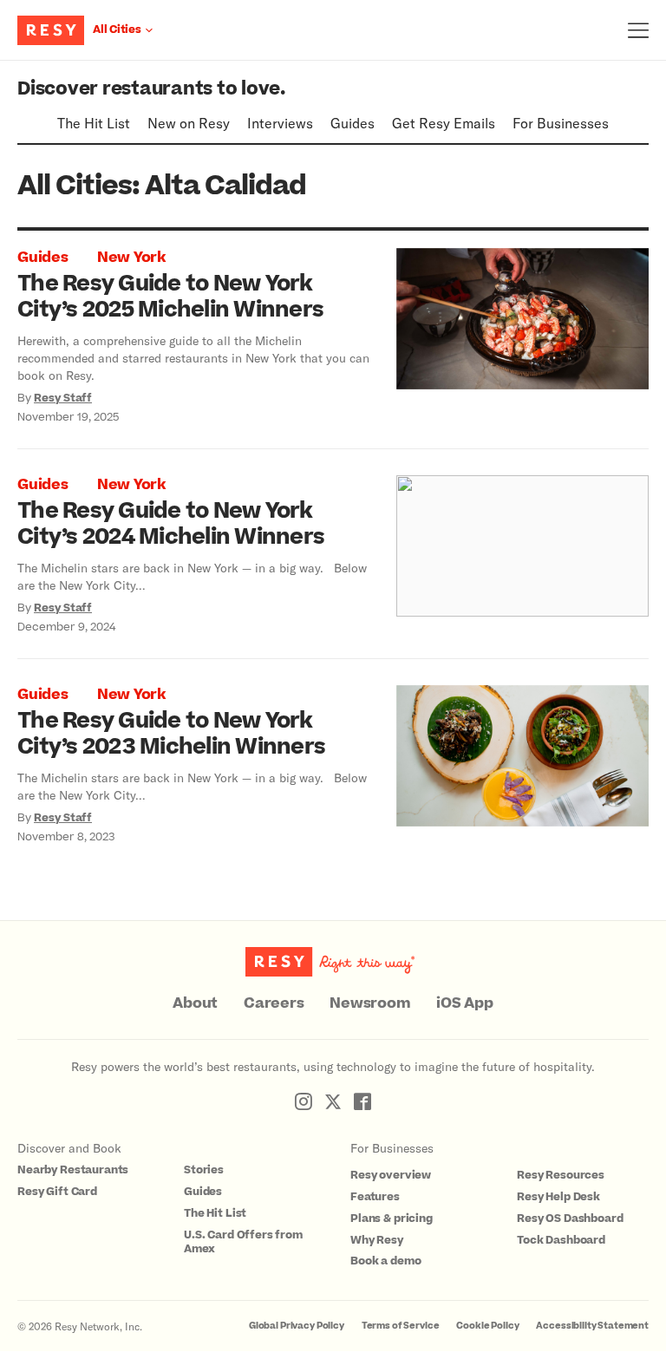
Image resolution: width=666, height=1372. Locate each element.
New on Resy (188, 122)
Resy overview (390, 1175)
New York (131, 257)
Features (375, 1197)
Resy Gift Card (57, 1191)
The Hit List (93, 122)
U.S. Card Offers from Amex (243, 1242)
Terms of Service (401, 1325)
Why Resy (376, 1240)
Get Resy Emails (443, 122)
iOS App (464, 1003)
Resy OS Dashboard (570, 1218)
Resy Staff (63, 398)
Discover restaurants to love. (151, 88)
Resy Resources (560, 1175)
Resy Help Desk (558, 1197)
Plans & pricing (391, 1218)
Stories (204, 1170)
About (195, 1003)
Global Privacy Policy (296, 1325)
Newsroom (370, 1003)
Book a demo (385, 1261)
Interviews (280, 122)
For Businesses (561, 122)
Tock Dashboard (561, 1240)
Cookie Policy (487, 1325)
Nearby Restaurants (72, 1170)
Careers (274, 1003)
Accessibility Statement (592, 1325)
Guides (352, 122)
